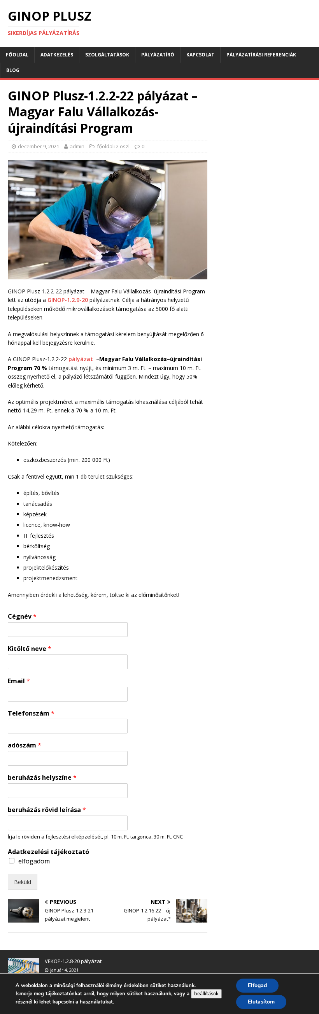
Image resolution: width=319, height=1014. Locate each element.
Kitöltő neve (29, 649)
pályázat (82, 359)
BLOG (12, 70)
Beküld (22, 882)
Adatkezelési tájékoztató (48, 852)
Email (19, 681)
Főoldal (17, 54)
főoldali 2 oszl (113, 146)
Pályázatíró (157, 54)
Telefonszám (31, 713)
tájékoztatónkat (64, 993)
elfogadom (34, 861)
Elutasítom (261, 1001)
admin (77, 146)
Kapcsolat (200, 54)
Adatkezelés (56, 54)
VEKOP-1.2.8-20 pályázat (73, 961)
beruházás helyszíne (42, 778)
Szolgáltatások (107, 54)
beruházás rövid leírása (47, 810)
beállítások (206, 993)
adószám (24, 745)
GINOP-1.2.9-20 (67, 299)
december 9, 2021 (38, 146)
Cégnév (22, 616)
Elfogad (257, 985)
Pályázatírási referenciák (261, 54)
